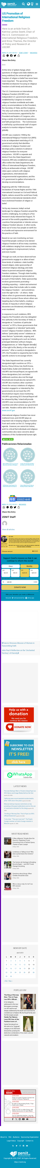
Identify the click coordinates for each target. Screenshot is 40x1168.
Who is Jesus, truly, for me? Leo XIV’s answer (23, 885)
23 (11, 972)
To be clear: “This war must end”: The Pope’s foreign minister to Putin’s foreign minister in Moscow (18, 821)
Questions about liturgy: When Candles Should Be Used (22, 874)
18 (20, 968)
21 (33, 968)
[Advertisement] (20, 627)
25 (20, 972)
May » (10, 981)
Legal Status (11, 1141)
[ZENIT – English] (11, 4)
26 (24, 972)
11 (20, 965)
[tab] (12, 1092)
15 (6, 968)
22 (6, 972)
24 (15, 972)
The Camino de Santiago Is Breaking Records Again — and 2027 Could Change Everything (24, 864)
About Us (3, 1137)
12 (24, 965)
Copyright (20, 1141)
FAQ (9, 1137)
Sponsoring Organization (30, 1137)
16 (11, 968)
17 (15, 968)
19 (24, 968)
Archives (33, 53)
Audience (16, 1137)
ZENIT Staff (23, 53)
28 (33, 972)
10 (15, 965)
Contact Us (29, 1141)
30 (11, 976)
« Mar (6, 981)
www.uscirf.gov (8, 410)
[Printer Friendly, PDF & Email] (8, 439)
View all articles (8, 529)
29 (6, 976)
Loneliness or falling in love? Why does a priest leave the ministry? (23, 853)
